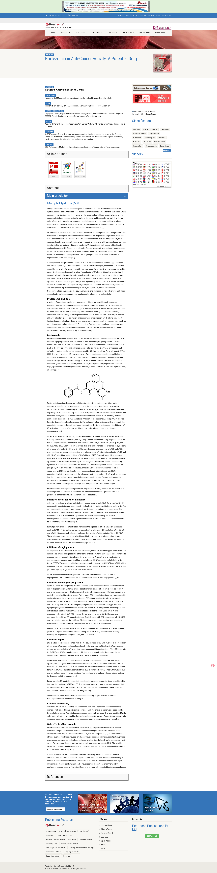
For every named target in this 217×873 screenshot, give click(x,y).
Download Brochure (71, 15)
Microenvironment (139, 133)
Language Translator (72, 852)
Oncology (136, 129)
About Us (121, 15)
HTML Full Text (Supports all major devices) (74, 831)
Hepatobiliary (137, 146)
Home (53, 33)
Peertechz (48, 866)
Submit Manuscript (55, 809)
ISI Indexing (66, 856)
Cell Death (147, 142)
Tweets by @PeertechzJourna (144, 114)
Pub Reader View (86, 839)
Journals (104, 837)
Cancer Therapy (59, 866)
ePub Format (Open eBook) (55, 839)
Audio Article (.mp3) (65, 835)
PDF (53, 176)
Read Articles (96, 33)
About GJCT (65, 33)
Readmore (167, 150)
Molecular (136, 142)
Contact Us (152, 836)
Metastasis (137, 138)
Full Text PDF (50, 835)
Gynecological (150, 138)
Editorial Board (107, 833)
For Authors (145, 33)
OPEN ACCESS (141, 15)
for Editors (112, 33)
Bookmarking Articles (53, 852)
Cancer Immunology (150, 129)
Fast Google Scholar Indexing (56, 848)
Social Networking (52, 856)
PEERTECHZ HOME (54, 15)
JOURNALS (130, 15)
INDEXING (151, 15)
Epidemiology (165, 146)
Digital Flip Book (51, 843)
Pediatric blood (159, 142)
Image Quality (51, 831)
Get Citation (66, 176)
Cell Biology (165, 129)
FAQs (158, 15)
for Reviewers (128, 33)
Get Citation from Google (69, 843)
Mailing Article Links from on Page (82, 848)
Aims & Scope (80, 33)
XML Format (72, 839)
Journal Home (106, 825)
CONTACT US (166, 15)
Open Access (106, 841)
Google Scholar (80, 176)
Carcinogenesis (151, 146)
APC (103, 845)
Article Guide (160, 33)
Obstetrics (161, 138)
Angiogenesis (154, 133)
